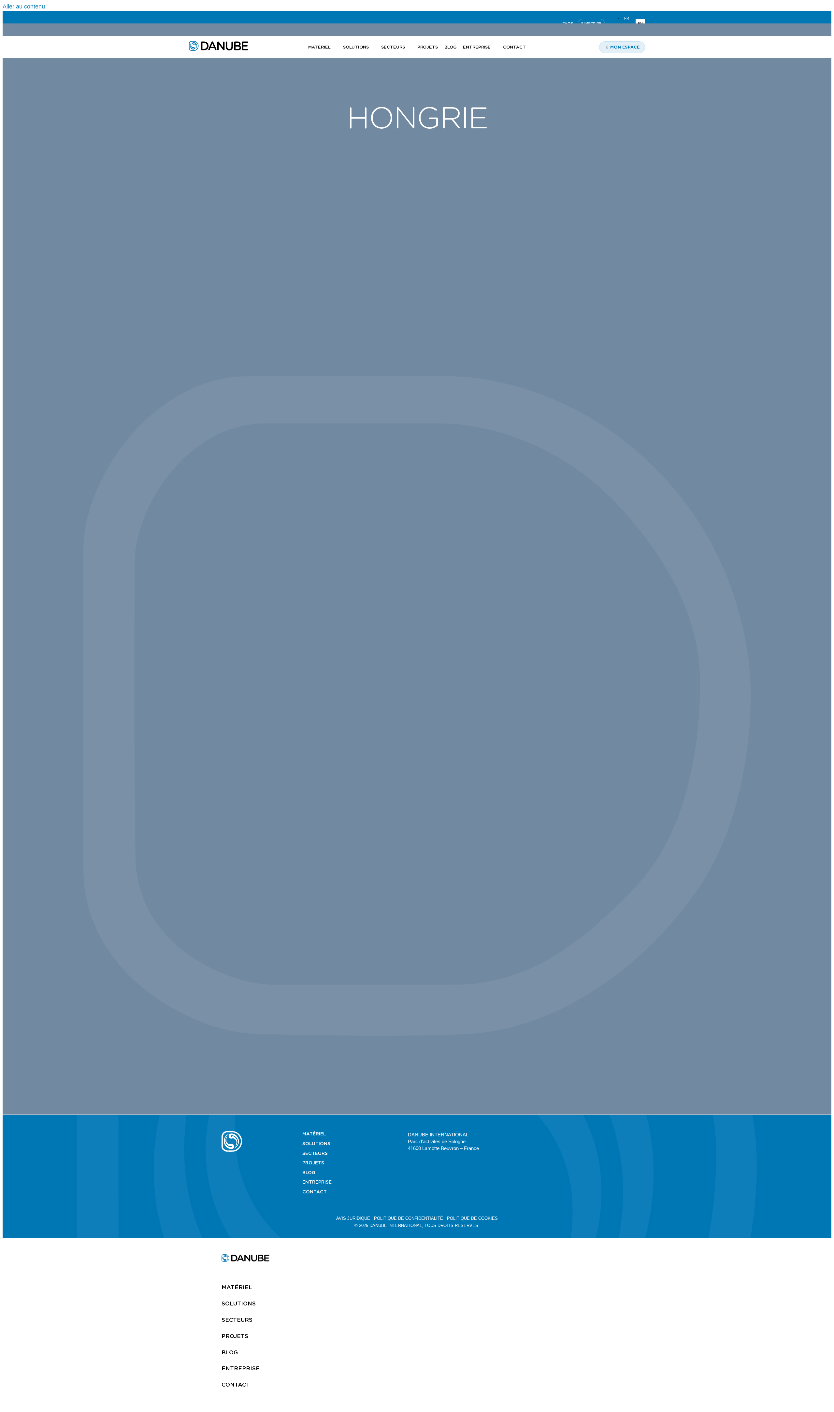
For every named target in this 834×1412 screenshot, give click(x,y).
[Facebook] (594, 1134)
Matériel (314, 1133)
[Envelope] (609, 1134)
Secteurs (315, 1153)
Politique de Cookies (472, 1218)
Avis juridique (353, 1218)
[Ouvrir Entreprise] (494, 47)
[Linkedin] (547, 1134)
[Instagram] (578, 1134)
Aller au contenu (24, 6)
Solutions (316, 1143)
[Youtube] (563, 1134)
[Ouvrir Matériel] (334, 47)
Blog (308, 1172)
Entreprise (317, 1182)
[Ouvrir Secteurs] (409, 47)
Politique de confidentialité (408, 1218)
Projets (313, 1162)
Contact (314, 1191)
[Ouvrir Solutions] (372, 47)
